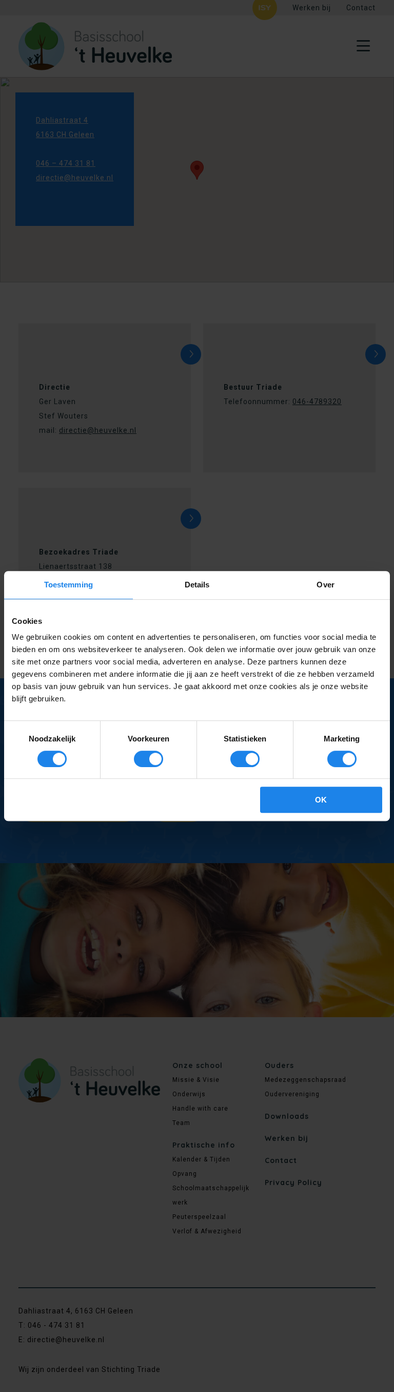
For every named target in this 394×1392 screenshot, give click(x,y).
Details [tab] (197, 584)
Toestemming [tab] (68, 584)
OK (321, 799)
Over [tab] (325, 584)
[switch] (148, 759)
